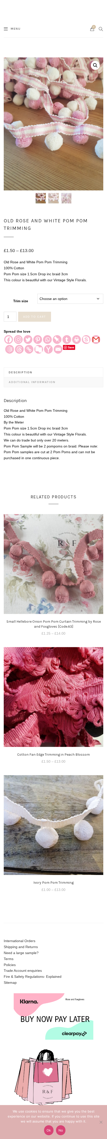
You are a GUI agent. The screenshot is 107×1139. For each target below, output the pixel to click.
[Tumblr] (66, 339)
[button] (95, 65)
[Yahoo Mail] (48, 349)
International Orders (19, 941)
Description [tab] (20, 372)
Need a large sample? (21, 953)
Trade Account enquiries (23, 971)
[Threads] (19, 349)
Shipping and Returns (21, 947)
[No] (100, 1122)
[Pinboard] (57, 339)
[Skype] (86, 339)
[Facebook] (8, 339)
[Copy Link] (29, 349)
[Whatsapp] (47, 339)
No (60, 1130)
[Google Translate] (38, 349)
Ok (49, 1130)
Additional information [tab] (32, 382)
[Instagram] (18, 339)
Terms (8, 959)
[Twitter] (28, 339)
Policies (10, 965)
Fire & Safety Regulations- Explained (32, 977)
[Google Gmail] (96, 339)
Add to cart (34, 316)
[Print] (76, 339)
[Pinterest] (37, 339)
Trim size (20, 301)
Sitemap (10, 983)
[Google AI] (9, 349)
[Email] (58, 349)
